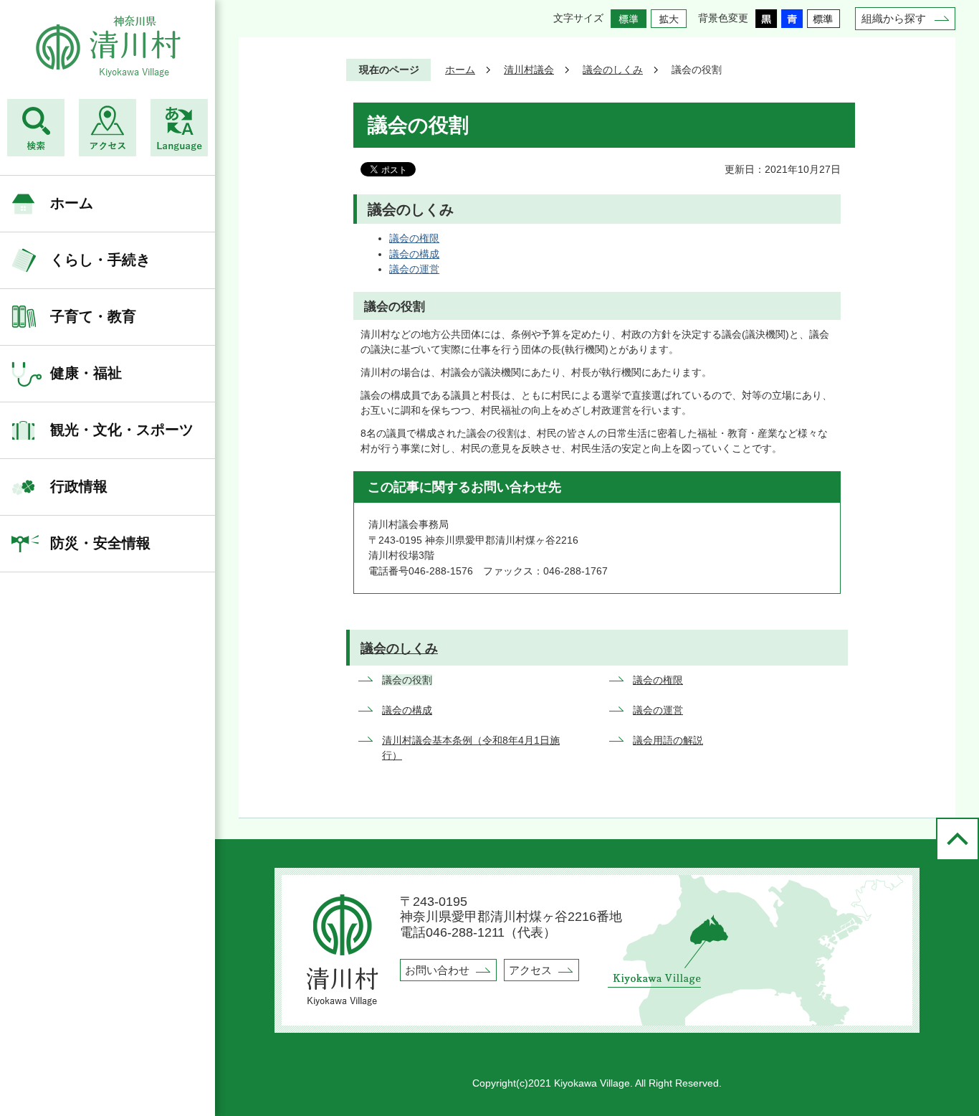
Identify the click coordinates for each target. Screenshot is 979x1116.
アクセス (530, 970)
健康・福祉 (86, 373)
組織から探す (893, 18)
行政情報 (79, 486)
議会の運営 (414, 269)
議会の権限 (414, 238)
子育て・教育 (93, 316)
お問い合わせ (437, 970)
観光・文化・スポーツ (122, 430)
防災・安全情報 (100, 543)
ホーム (71, 203)
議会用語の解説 (668, 740)
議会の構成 (414, 254)
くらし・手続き (100, 260)
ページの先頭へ (957, 839)
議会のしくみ (613, 69)
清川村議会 (529, 69)
